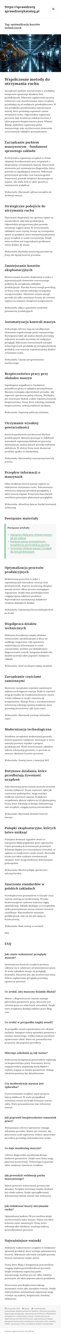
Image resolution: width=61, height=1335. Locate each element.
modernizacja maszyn (25, 1316)
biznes (27, 1308)
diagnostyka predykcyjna (14, 1313)
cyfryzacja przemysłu (47, 1311)
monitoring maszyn (42, 1316)
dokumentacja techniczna (35, 1313)
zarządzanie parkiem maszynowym (39, 1324)
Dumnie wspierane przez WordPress (19, 1331)
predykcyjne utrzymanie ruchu (36, 1321)
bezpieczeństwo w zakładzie (27, 1311)
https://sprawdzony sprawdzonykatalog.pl (22, 9)
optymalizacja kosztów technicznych (19, 1319)
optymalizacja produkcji (43, 1319)
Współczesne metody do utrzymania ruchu (27, 81)
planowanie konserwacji (14, 1321)
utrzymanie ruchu (18, 1324)
